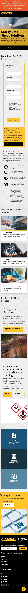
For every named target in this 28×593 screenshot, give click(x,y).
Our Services (9, 48)
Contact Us (4, 561)
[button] (15, 93)
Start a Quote (8, 505)
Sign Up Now (7, 394)
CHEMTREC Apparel (6, 569)
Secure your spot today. (16, 8)
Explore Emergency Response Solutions (12, 329)
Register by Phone (5, 559)
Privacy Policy (4, 564)
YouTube (5, 582)
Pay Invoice (4, 567)
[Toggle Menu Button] (25, 13)
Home (3, 48)
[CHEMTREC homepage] (7, 14)
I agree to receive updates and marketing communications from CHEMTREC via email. (13, 552)
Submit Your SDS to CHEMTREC (13, 144)
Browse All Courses (17, 394)
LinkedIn (5, 574)
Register (3, 556)
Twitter (5, 579)
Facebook (5, 576)
